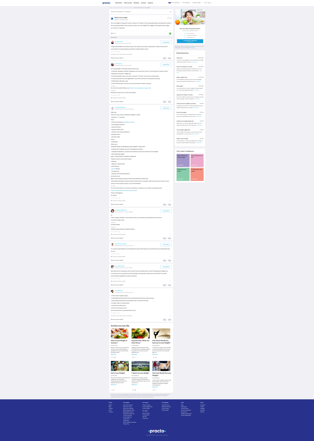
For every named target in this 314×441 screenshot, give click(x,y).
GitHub (202, 412)
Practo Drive (126, 418)
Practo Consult (146, 405)
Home (111, 7)
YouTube (202, 410)
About (110, 405)
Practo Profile (146, 408)
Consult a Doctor (127, 415)
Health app (126, 420)
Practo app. (192, 47)
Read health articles (128, 412)
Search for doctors (128, 405)
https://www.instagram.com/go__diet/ (140, 88)
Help (182, 405)
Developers (184, 406)
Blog (110, 406)
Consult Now (166, 42)
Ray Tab (144, 416)
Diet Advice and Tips (128, 7)
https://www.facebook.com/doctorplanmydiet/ (124, 190)
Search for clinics (127, 406)
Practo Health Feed (147, 406)
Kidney (113, 168)
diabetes (126, 122)
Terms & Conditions (186, 410)
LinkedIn (202, 408)
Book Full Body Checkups (129, 422)
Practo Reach (146, 415)
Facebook (202, 405)
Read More (194, 62)
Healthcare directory (186, 413)
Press (110, 410)
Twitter (202, 406)
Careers (111, 408)
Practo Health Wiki (186, 415)
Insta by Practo (165, 405)
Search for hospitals (128, 408)
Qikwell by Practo (166, 406)
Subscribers (184, 412)
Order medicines (127, 417)
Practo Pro (145, 418)
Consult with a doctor (118, 7)
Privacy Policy (184, 408)
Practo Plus (126, 424)
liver (118, 117)
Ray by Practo (146, 413)
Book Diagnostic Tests (128, 410)
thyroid (132, 122)
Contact (111, 412)
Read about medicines (128, 413)
